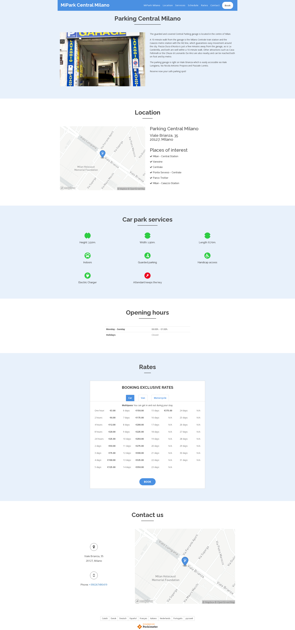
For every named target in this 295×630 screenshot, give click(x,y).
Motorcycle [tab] (160, 397)
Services (180, 5)
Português (177, 618)
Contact (215, 5)
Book (228, 5)
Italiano (153, 618)
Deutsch (122, 618)
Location (168, 5)
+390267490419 (98, 584)
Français (143, 618)
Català (105, 618)
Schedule (193, 5)
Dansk (113, 618)
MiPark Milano (152, 5)
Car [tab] (130, 397)
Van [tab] (143, 397)
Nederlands (165, 618)
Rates (204, 5)
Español (133, 618)
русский (189, 618)
